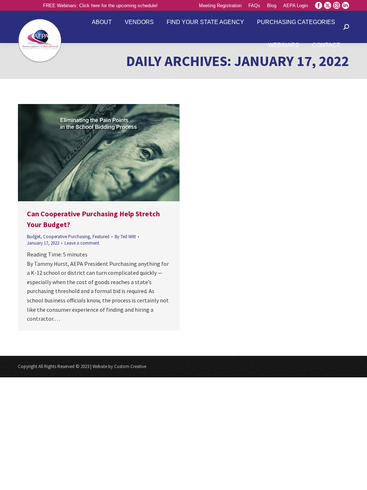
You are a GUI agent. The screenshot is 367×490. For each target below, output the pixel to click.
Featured (100, 237)
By (125, 237)
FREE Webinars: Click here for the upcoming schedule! (100, 5)
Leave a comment (82, 243)
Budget (33, 237)
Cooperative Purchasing (66, 237)
